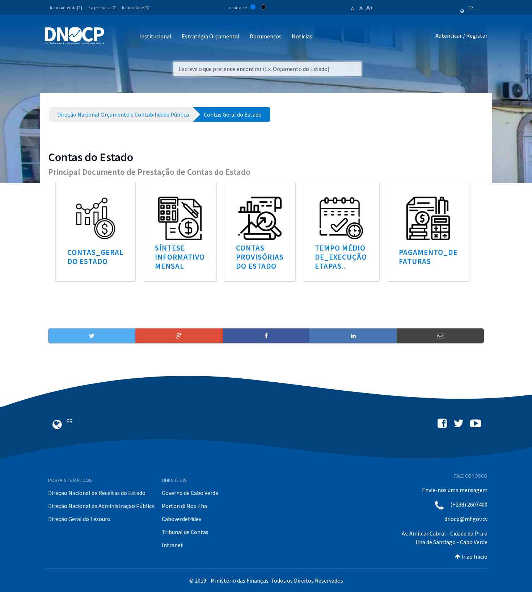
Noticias (302, 36)
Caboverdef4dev (181, 518)
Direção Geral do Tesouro (79, 518)
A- (353, 8)
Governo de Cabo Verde (190, 492)
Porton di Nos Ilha (184, 505)
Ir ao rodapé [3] (135, 7)
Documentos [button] (266, 36)
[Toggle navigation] (113, 36)
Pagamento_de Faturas (428, 257)
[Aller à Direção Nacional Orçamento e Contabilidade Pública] (74, 36)
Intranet (172, 545)
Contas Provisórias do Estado (260, 257)
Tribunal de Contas (185, 532)
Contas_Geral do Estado (95, 257)
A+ (369, 8)
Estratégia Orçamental (211, 36)
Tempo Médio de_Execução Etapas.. (341, 257)
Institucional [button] (155, 36)
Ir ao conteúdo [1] (66, 7)
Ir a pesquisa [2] (102, 7)
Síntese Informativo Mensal (180, 257)
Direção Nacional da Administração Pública (101, 505)
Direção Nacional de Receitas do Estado (96, 492)
